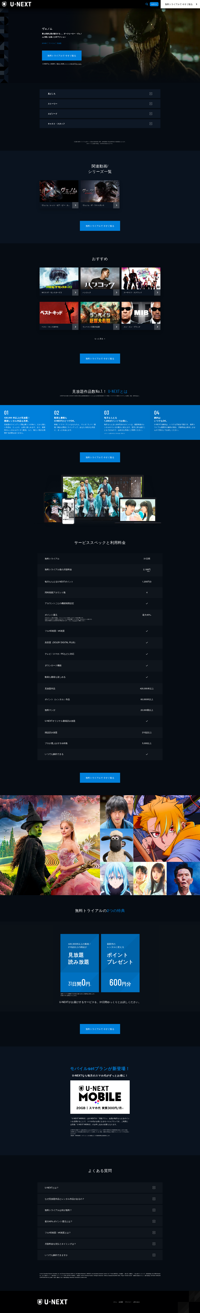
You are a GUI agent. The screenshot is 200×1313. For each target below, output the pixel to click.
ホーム (115, 1301)
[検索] (147, 4)
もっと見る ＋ (100, 338)
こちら (79, 64)
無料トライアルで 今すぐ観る (179, 4)
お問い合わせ (136, 1301)
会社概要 (121, 1301)
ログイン (154, 4)
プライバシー (128, 1301)
